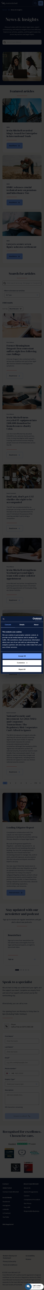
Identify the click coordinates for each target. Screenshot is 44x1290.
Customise (21, 662)
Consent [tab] (8, 624)
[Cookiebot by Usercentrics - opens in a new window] (33, 619)
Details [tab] (22, 624)
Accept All (22, 656)
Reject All (22, 669)
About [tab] (36, 624)
